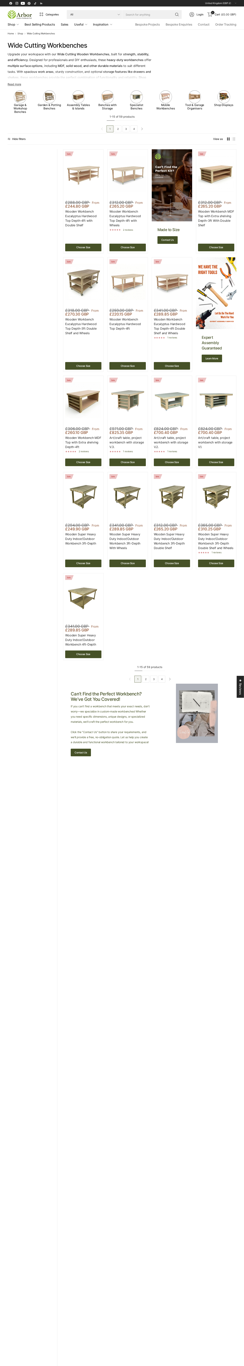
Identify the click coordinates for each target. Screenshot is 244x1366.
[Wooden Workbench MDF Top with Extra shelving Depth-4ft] (83, 400)
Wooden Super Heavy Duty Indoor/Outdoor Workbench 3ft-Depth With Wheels (124, 541)
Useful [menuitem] (78, 24)
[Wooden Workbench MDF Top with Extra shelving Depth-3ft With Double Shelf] (216, 174)
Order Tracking (225, 24)
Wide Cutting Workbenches (41, 33)
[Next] (236, 102)
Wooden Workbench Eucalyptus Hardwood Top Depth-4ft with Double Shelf (81, 218)
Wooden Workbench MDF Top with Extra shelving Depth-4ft (83, 442)
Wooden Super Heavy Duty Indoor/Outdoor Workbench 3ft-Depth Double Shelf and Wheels (215, 541)
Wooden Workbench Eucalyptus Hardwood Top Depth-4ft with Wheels (125, 218)
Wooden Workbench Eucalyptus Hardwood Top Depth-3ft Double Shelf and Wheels (81, 326)
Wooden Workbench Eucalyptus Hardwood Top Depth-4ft (125, 323)
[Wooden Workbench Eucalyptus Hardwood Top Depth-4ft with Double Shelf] (83, 174)
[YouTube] (23, 3)
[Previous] (7, 102)
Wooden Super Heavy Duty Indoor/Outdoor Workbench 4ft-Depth (80, 639)
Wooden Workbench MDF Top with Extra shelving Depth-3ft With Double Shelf (216, 218)
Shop (20, 33)
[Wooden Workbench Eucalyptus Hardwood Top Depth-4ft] (127, 282)
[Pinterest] (29, 3)
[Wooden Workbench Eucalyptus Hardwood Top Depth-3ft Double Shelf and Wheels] (83, 282)
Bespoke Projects (147, 24)
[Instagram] (17, 3)
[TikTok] (35, 3)
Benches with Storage (107, 106)
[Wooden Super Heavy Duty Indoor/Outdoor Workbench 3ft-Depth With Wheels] (127, 497)
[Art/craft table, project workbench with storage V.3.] (127, 400)
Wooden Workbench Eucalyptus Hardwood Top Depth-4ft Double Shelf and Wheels (169, 326)
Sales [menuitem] (64, 24)
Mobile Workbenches (165, 106)
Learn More (211, 358)
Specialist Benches (136, 106)
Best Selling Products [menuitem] (40, 24)
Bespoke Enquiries (179, 24)
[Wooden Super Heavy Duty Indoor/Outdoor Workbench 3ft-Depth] (83, 497)
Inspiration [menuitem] (100, 24)
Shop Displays (223, 105)
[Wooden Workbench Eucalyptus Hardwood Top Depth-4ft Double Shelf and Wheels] (172, 282)
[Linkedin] (41, 3)
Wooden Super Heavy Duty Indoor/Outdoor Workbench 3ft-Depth (80, 538)
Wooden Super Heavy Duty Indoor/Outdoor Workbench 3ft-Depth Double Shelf (169, 541)
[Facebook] (11, 3)
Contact (203, 24)
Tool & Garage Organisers (194, 106)
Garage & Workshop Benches (20, 108)
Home (11, 33)
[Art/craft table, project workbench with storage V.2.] (172, 400)
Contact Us (167, 239)
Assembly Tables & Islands (78, 106)
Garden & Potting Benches (49, 106)
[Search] (177, 14)
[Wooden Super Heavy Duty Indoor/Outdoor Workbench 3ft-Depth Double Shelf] (172, 497)
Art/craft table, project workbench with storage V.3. (126, 442)
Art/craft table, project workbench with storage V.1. (215, 442)
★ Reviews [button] (240, 687)
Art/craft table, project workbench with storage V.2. (171, 442)
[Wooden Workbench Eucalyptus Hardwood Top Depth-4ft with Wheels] (127, 174)
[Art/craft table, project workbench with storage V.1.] (216, 400)
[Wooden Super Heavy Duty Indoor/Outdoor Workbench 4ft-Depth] (83, 598)
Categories (52, 14)
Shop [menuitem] (11, 24)
